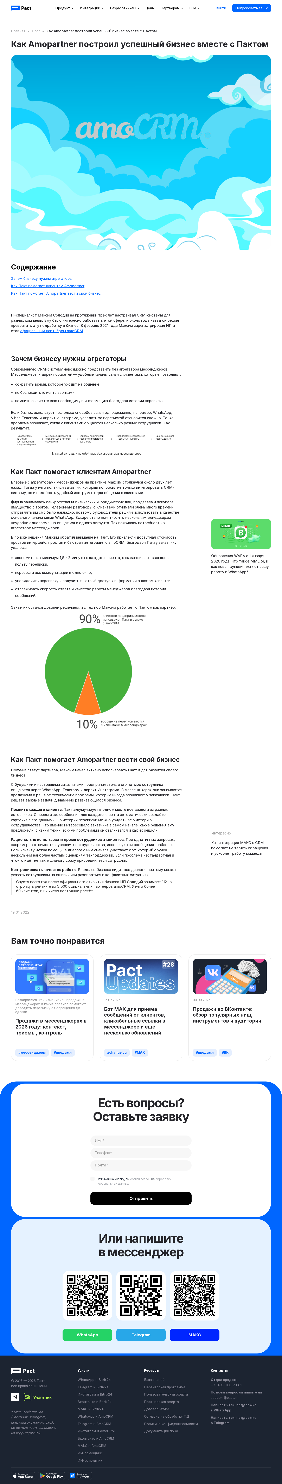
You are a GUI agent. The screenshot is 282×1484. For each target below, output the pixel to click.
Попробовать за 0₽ (251, 8)
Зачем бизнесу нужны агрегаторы (41, 278)
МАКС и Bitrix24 (91, 1409)
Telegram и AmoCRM (94, 1424)
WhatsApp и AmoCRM (95, 1416)
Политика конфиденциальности (171, 1424)
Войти (221, 8)
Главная (18, 31)
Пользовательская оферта (166, 1394)
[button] (64, 8)
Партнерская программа (164, 1387)
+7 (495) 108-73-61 (226, 1385)
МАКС (194, 1334)
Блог (36, 31)
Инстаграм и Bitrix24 (95, 1394)
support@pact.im (224, 1398)
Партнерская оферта (161, 1402)
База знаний (154, 1380)
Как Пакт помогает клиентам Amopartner (47, 286)
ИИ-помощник (90, 1453)
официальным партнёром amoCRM (51, 331)
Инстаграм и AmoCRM (96, 1431)
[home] (21, 8)
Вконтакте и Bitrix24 (94, 1402)
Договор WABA (156, 1409)
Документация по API (162, 1431)
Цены (150, 8)
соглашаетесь (140, 1179)
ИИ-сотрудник (90, 1460)
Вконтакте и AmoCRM (96, 1438)
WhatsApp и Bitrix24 (94, 1380)
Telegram (141, 1334)
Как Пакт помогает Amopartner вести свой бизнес (56, 293)
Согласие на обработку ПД (166, 1416)
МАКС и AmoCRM (92, 1446)
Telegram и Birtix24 (93, 1387)
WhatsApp (87, 1334)
